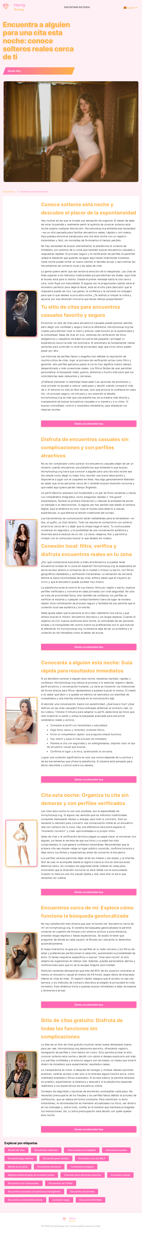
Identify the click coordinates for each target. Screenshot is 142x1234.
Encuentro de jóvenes (82, 1191)
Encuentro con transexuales (23, 1183)
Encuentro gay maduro (20, 1158)
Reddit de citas (16, 1150)
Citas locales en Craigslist (82, 1150)
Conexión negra (61, 1199)
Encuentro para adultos (56, 1158)
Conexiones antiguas (82, 1166)
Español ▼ (132, 8)
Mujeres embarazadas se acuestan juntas (31, 1175)
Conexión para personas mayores (82, 1175)
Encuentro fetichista (90, 1199)
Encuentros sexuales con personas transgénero (34, 1191)
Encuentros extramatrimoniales (25, 1199)
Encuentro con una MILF (91, 1158)
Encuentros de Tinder (61, 1183)
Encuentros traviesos (49, 1166)
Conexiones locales (116, 1150)
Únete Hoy (14, 70)
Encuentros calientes (46, 1150)
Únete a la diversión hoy (88, 423)
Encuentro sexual (120, 1175)
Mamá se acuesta (18, 1166)
